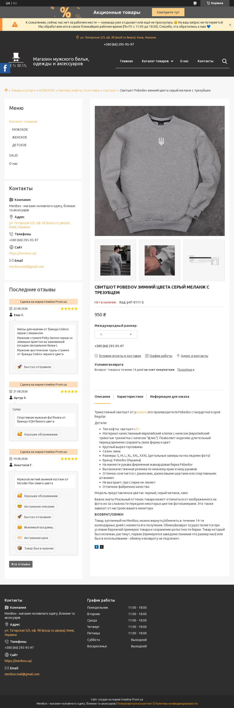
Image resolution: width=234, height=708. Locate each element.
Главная (126, 61)
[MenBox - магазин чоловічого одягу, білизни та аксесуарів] (16, 61)
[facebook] (96, 547)
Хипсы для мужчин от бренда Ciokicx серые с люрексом (43, 331)
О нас (184, 61)
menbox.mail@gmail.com (26, 266)
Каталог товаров (155, 61)
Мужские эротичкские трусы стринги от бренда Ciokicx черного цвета (43, 352)
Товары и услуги (23, 90)
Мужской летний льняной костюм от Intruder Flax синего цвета (43, 481)
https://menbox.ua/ (22, 253)
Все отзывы (20, 564)
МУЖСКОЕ (47, 90)
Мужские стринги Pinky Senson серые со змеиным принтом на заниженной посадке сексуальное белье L (45, 341)
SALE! (13, 155)
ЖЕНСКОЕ (19, 137)
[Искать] (223, 61)
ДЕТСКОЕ (19, 145)
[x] (102, 547)
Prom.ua (137, 699)
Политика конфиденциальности (176, 703)
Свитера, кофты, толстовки (79, 90)
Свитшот (110, 90)
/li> (137, 429)
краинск (142, 412)
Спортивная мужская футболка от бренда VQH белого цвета (41, 419)
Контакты (205, 61)
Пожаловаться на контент (135, 703)
